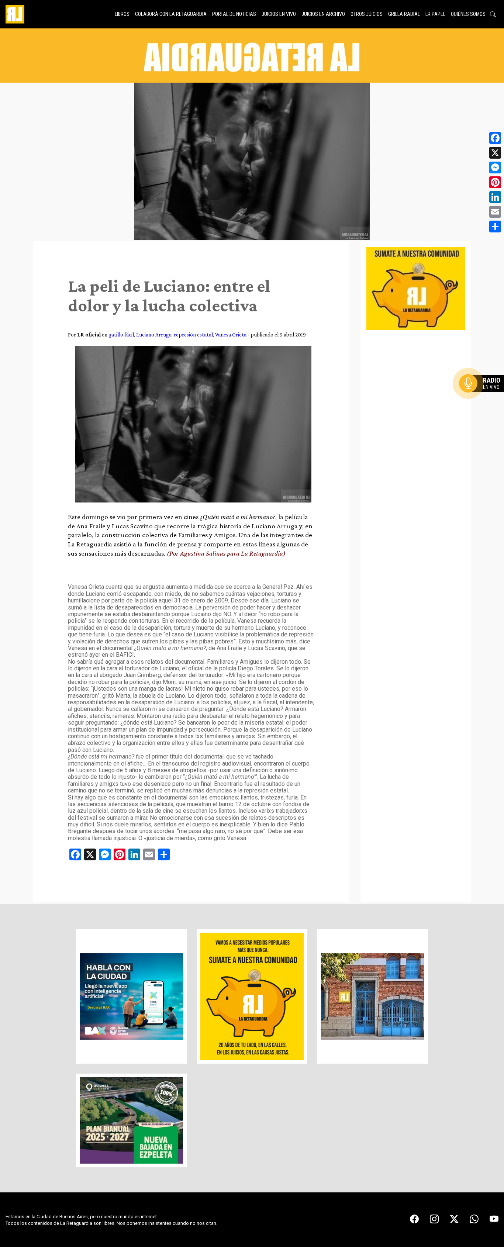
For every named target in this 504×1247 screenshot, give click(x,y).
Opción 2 (483, 398)
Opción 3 (483, 401)
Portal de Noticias (234, 14)
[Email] (495, 211)
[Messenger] (495, 167)
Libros (122, 14)
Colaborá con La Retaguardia (171, 14)
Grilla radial (404, 14)
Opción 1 (483, 395)
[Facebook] (495, 138)
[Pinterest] (495, 182)
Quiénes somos (468, 14)
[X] (495, 152)
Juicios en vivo (279, 14)
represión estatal (193, 334)
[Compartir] (495, 226)
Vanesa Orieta (230, 334)
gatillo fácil (121, 334)
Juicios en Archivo (323, 14)
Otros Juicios (367, 14)
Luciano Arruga (154, 334)
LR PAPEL (435, 14)
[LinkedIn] (495, 197)
